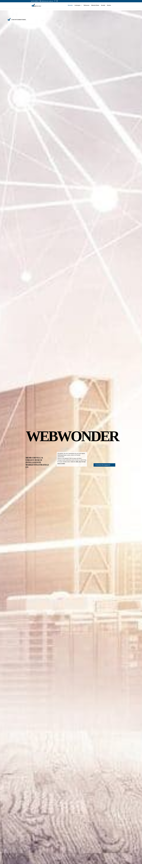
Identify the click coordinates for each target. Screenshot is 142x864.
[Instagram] (57, 1)
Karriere (109, 5)
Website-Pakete (95, 5)
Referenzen (86, 5)
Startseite (70, 5)
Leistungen (77, 5)
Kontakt (103, 5)
